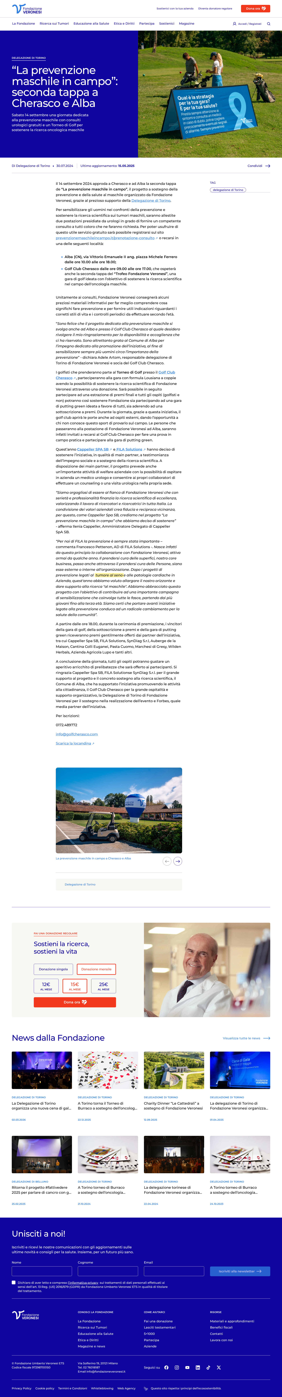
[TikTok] (208, 1367)
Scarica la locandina (73, 743)
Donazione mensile (96, 969)
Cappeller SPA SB (93, 449)
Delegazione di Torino (150, 200)
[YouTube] (187, 1367)
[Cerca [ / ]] (269, 24)
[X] (219, 1367)
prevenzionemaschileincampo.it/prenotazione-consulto (105, 238)
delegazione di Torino (29, 57)
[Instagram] (177, 1367)
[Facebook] (166, 1367)
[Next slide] (177, 861)
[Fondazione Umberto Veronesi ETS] (27, 9)
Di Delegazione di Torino (31, 166)
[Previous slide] (167, 861)
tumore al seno (109, 575)
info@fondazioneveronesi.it (106, 1371)
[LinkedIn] (198, 1367)
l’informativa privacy (83, 1282)
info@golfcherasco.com (77, 734)
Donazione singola (53, 969)
